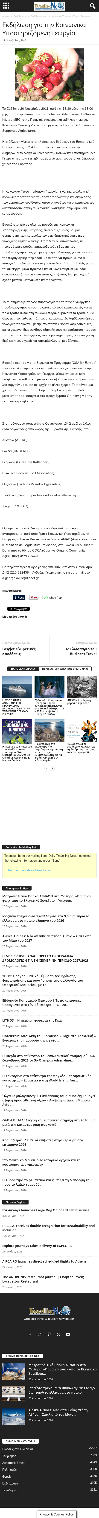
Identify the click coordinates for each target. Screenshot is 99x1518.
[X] (59, 1335)
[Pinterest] (50, 1335)
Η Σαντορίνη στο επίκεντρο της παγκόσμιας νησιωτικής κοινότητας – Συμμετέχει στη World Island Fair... (46, 1078)
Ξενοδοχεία (9, 1490)
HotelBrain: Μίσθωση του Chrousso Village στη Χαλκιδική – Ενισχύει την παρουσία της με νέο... (49, 1038)
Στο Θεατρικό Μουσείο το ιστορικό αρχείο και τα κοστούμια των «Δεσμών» (41, 1162)
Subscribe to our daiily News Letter (27, 870)
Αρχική (5, 16)
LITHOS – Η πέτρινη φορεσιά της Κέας (79, 701)
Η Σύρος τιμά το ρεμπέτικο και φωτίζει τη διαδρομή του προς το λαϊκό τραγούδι (81, 748)
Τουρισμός (9, 1456)
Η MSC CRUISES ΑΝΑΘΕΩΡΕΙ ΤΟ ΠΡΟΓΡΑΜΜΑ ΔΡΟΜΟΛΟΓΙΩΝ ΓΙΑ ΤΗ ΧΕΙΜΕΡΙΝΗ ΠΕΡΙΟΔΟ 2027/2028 (16, 707)
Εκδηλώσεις (20, 16)
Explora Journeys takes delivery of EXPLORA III (38, 1246)
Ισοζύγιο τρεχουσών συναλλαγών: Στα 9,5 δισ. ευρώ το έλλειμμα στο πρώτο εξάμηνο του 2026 (45, 918)
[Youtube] (68, 1335)
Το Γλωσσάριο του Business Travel (81, 651)
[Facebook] (31, 1335)
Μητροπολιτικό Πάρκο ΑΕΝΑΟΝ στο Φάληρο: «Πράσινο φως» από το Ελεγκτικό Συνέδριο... (63, 1369)
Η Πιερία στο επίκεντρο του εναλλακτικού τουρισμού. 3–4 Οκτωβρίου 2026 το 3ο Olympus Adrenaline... (48, 1058)
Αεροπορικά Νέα (13, 1463)
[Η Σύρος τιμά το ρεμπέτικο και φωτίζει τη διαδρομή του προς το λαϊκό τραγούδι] (82, 730)
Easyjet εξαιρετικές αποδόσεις (18, 651)
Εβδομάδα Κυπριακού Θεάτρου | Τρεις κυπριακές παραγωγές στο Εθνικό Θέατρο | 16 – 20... (41, 1002)
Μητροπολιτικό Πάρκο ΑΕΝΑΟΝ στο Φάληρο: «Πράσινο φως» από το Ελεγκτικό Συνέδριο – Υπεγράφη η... (46, 898)
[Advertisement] (49, 178)
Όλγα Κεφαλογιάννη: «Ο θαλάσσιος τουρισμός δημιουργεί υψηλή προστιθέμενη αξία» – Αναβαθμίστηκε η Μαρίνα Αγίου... (48, 1100)
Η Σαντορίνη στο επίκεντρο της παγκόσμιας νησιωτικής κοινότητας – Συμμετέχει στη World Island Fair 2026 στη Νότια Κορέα (49, 752)
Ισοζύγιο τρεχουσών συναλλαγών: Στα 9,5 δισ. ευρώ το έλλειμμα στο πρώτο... (62, 1390)
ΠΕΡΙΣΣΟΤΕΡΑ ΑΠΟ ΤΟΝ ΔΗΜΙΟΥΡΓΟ (65, 668)
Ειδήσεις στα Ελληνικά (17, 1449)
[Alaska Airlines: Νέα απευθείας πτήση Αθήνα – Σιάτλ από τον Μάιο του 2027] (13, 1416)
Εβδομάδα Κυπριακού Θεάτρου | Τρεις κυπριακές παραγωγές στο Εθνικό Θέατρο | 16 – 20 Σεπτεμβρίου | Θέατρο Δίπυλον (49, 707)
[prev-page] (46, 768)
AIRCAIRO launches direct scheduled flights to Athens (44, 1261)
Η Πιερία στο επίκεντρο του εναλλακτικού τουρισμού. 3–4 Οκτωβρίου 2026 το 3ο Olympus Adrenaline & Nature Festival (17, 753)
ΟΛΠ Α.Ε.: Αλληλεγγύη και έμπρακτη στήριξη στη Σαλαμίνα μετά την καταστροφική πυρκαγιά (49, 1122)
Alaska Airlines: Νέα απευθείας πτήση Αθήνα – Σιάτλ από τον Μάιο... (58, 1412)
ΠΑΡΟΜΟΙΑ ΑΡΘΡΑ (23, 668)
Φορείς (6, 1476)
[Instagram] (40, 1335)
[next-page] (52, 768)
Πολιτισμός (9, 1469)
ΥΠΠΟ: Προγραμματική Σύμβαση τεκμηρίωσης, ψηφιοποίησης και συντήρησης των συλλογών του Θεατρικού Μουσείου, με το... (42, 980)
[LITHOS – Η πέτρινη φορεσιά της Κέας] (82, 687)
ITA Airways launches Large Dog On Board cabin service (45, 1210)
